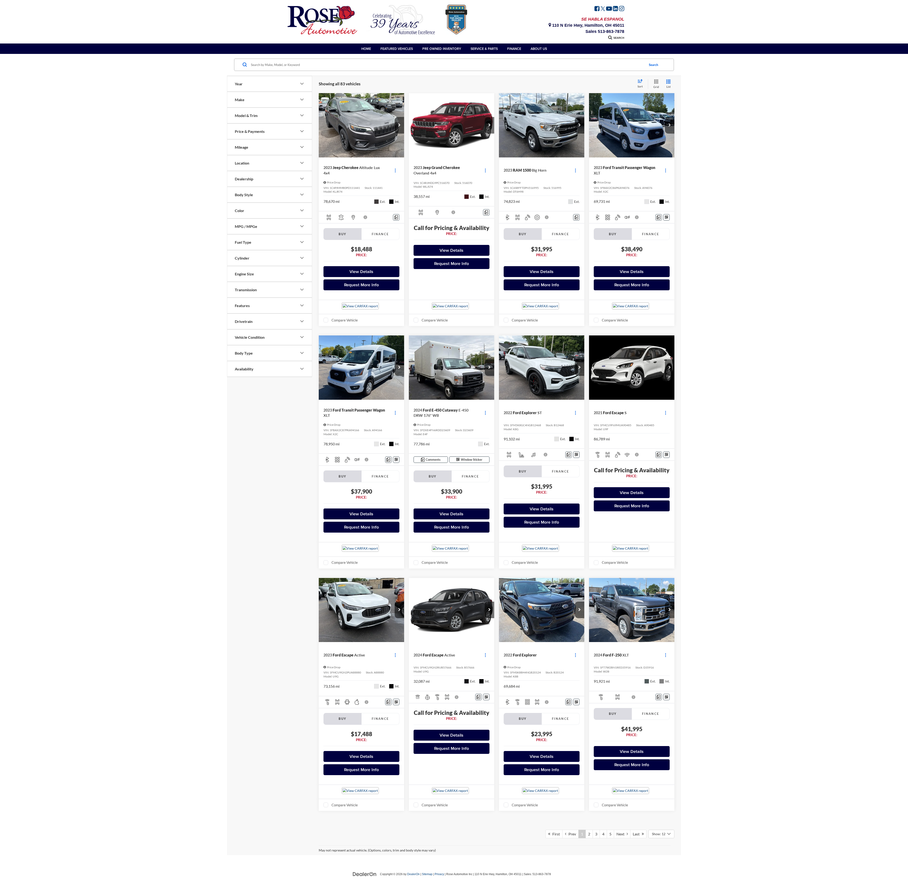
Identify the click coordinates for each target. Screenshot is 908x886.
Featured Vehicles (396, 48)
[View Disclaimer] (365, 217)
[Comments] (396, 217)
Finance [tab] (380, 234)
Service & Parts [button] (484, 48)
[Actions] (395, 170)
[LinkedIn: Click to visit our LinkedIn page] (615, 9)
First (555, 834)
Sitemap (427, 874)
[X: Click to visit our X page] (603, 9)
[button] (399, 125)
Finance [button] (514, 48)
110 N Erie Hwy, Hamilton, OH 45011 (587, 25)
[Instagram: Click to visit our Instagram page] (621, 9)
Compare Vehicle (345, 320)
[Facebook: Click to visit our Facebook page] (597, 9)
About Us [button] (539, 48)
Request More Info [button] (361, 285)
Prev (571, 834)
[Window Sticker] (666, 217)
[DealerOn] (365, 874)
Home (366, 48)
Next (621, 834)
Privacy (439, 874)
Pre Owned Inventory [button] (441, 48)
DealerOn (413, 874)
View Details (361, 271)
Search (653, 65)
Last (637, 834)
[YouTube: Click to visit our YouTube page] (609, 9)
